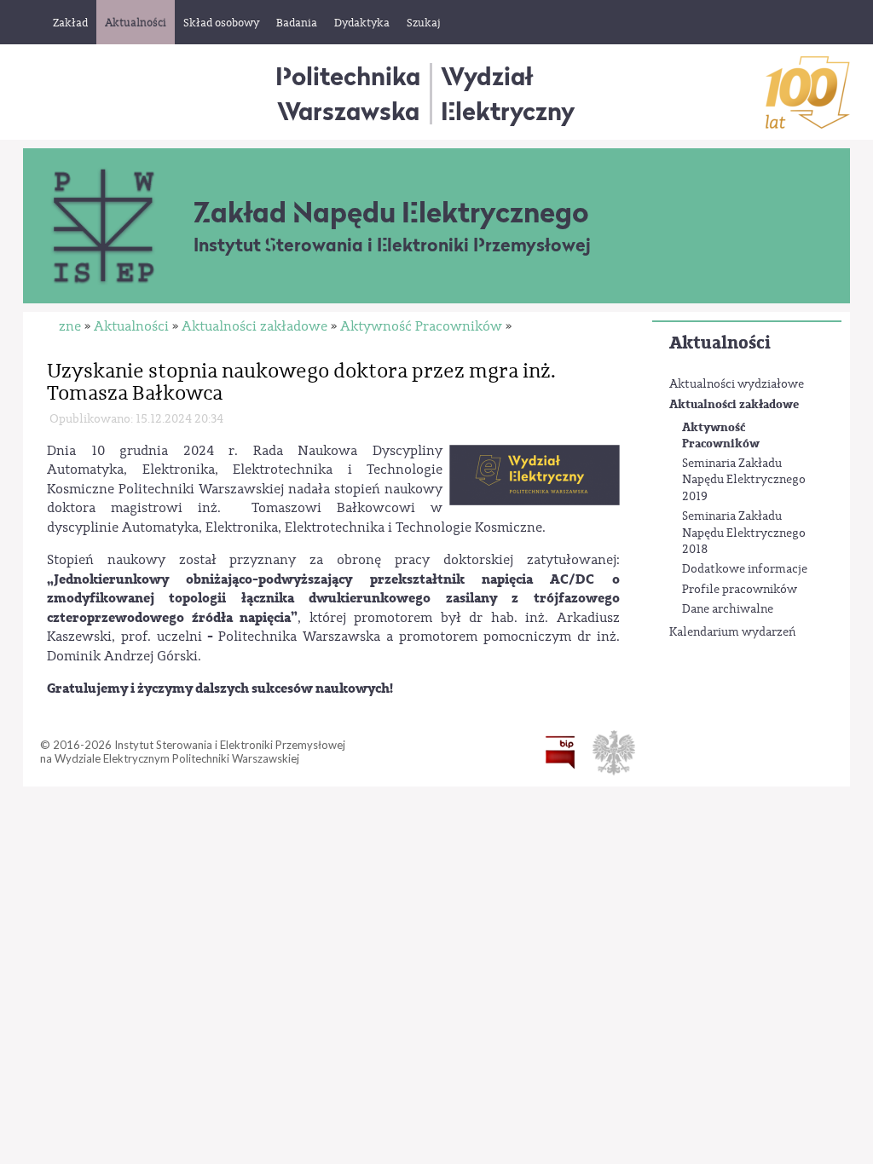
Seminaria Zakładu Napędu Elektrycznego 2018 (744, 533)
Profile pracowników (739, 589)
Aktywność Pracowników (721, 435)
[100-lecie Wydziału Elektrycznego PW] (808, 92)
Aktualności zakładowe (734, 404)
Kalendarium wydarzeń (732, 632)
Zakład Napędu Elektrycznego (391, 212)
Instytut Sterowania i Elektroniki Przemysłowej (392, 245)
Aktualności (720, 343)
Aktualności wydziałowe (736, 384)
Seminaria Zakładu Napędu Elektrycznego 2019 (744, 480)
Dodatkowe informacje (744, 569)
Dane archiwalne (727, 609)
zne (70, 326)
